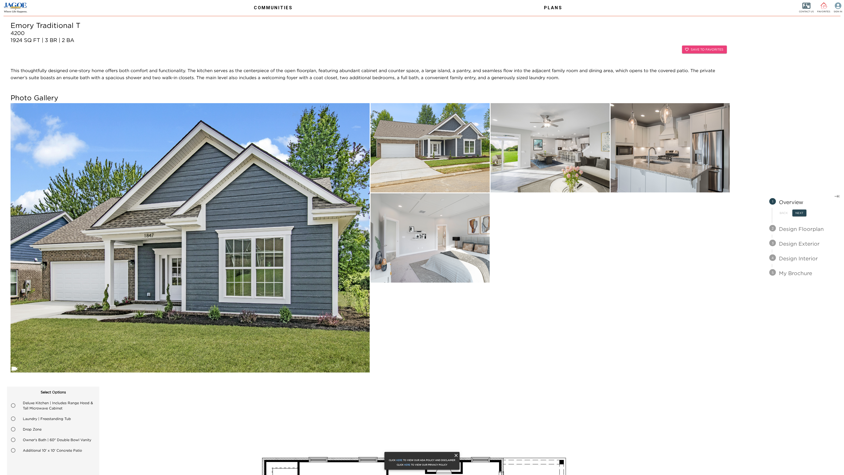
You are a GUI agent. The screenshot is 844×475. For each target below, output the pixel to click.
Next (799, 212)
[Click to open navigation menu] (13, 7)
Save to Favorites (707, 49)
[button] (53, 405)
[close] (456, 455)
